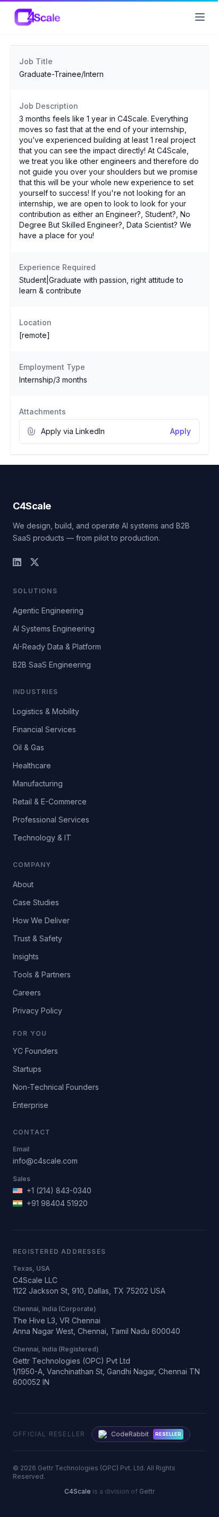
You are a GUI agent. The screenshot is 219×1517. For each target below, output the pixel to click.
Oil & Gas (28, 747)
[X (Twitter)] (34, 562)
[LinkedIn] (17, 562)
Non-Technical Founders (56, 1086)
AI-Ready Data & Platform (57, 646)
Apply (180, 431)
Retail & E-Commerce (50, 801)
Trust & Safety (37, 938)
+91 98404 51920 (57, 1203)
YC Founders (35, 1050)
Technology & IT (42, 837)
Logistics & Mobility (46, 711)
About (23, 884)
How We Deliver (41, 920)
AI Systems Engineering (54, 628)
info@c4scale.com (45, 1160)
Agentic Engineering (48, 610)
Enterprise (30, 1104)
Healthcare (32, 765)
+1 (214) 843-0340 (59, 1190)
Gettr (147, 1491)
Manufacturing (38, 783)
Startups (27, 1068)
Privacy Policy (37, 1010)
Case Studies (36, 902)
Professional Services (51, 819)
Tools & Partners (42, 974)
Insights (26, 956)
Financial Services (44, 729)
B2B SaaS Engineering (52, 664)
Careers (27, 992)
